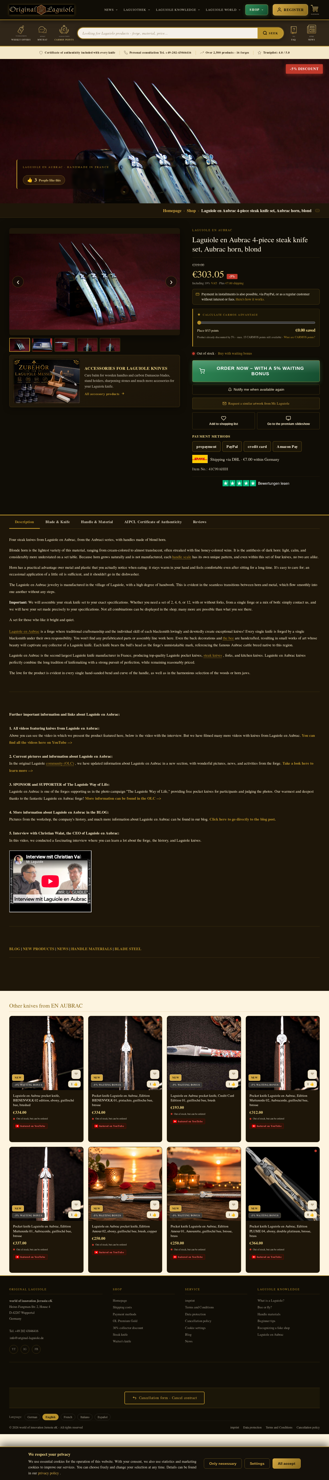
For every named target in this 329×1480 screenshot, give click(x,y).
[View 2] (42, 345)
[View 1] (19, 345)
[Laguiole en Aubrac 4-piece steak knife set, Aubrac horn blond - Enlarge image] (94, 281)
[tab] (24, 522)
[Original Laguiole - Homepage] (41, 10)
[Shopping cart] (315, 10)
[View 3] (64, 345)
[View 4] (87, 345)
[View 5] (110, 345)
